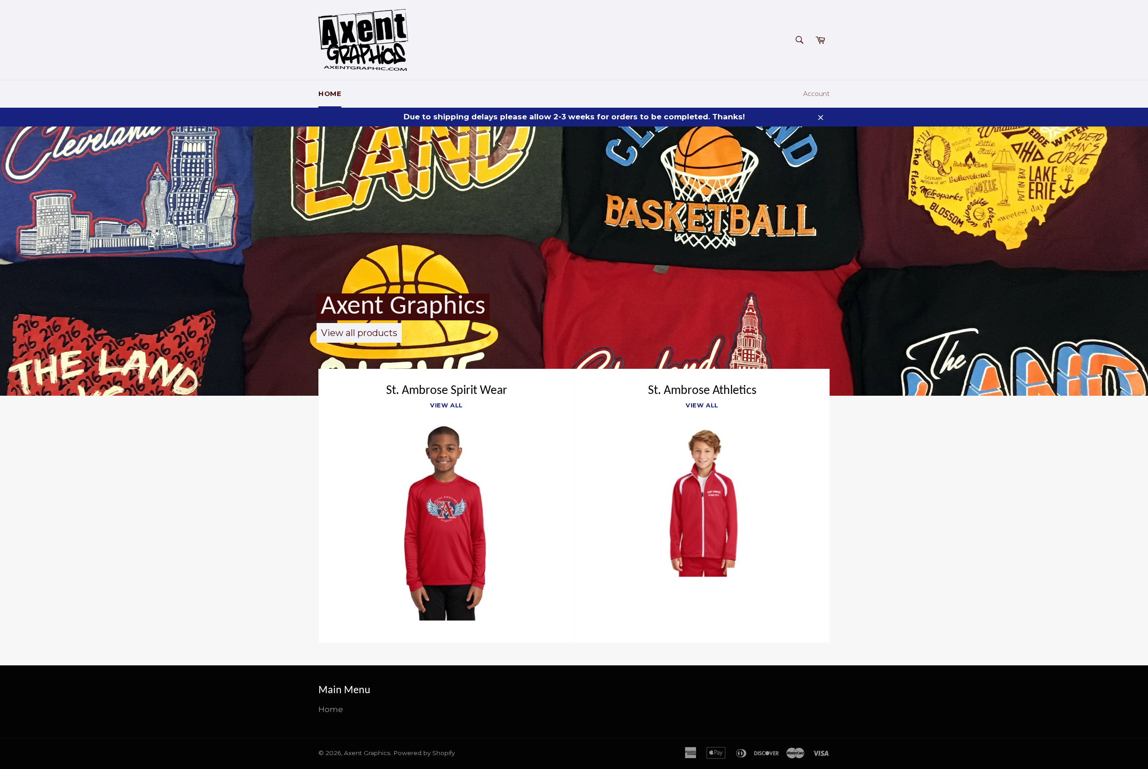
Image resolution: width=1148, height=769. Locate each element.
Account (816, 94)
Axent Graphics (403, 306)
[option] (574, 261)
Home (329, 93)
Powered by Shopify (424, 752)
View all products (359, 333)
